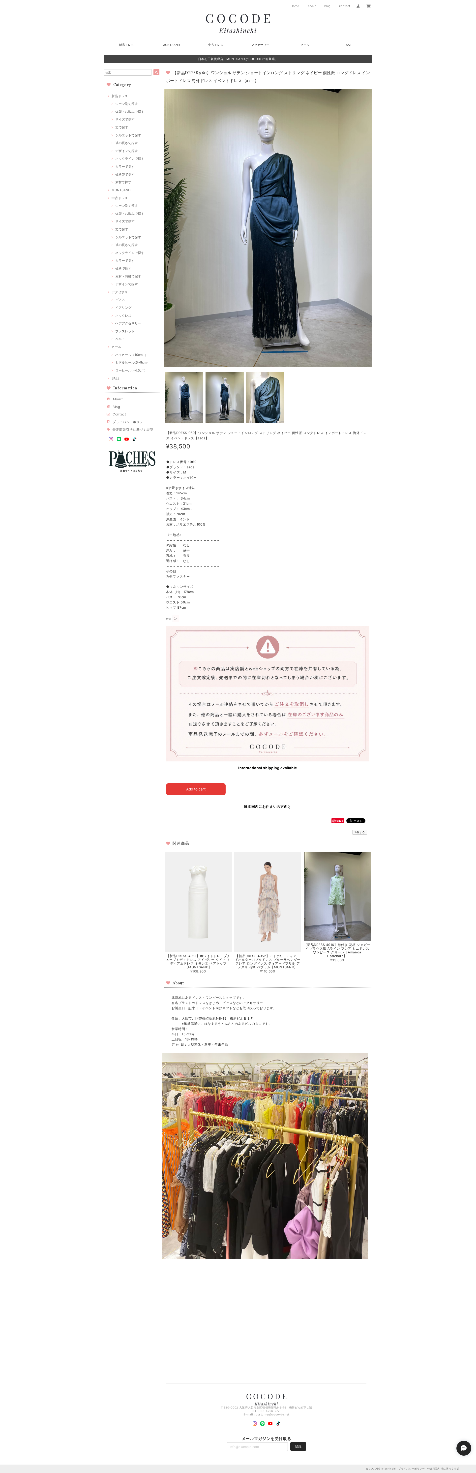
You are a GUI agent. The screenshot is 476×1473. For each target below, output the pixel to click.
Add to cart (196, 789)
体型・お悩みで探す (129, 112)
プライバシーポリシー (130, 422)
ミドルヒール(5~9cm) (131, 362)
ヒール (304, 45)
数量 (168, 619)
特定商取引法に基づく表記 (133, 430)
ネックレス (123, 315)
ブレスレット (125, 331)
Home (295, 6)
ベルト (120, 339)
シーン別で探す (126, 104)
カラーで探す (125, 166)
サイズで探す (125, 119)
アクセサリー (260, 45)
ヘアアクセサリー (128, 323)
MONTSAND (171, 45)
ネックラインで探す (129, 158)
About (312, 6)
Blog (327, 6)
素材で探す (123, 182)
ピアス (120, 300)
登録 (298, 1446)
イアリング (123, 308)
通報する (359, 832)
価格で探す (123, 268)
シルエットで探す (128, 135)
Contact (344, 6)
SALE (349, 45)
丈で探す (121, 127)
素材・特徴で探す (128, 276)
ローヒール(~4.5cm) (130, 370)
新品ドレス (126, 45)
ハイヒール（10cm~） (131, 355)
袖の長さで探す (126, 143)
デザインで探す (126, 151)
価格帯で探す (125, 174)
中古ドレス (215, 45)
